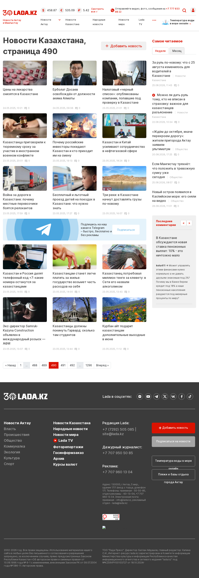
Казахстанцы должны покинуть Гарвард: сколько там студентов (74, 330)
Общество (13, 440)
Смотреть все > (97, 10)
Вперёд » (102, 365)
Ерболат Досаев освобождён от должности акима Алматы (74, 93)
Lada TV (65, 440)
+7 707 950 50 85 (117, 453)
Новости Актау (46, 22)
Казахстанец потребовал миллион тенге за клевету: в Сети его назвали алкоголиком (124, 279)
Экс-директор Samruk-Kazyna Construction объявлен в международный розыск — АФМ (24, 334)
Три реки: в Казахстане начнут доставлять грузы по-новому (121, 199)
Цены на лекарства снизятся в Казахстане (20, 91)
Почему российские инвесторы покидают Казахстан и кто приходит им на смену (73, 148)
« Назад (10, 365)
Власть (10, 429)
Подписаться (126, 229)
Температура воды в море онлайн (173, 462)
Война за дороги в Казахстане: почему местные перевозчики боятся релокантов (20, 201)
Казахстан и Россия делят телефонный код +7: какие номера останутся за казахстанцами (23, 279)
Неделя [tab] (160, 50)
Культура (12, 458)
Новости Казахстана (72, 423)
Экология (12, 452)
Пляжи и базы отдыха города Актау (173, 476)
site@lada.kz (113, 434)
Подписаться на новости (173, 441)
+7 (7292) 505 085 (118, 429)
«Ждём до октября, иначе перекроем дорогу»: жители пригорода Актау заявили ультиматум (172, 140)
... (154, 19)
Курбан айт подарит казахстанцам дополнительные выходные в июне (123, 332)
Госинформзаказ (68, 453)
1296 (89, 365)
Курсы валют (65, 464)
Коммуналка (14, 446)
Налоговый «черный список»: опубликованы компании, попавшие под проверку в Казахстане (121, 95)
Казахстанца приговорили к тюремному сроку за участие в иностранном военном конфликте (24, 148)
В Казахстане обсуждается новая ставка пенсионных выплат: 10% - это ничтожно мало (171, 246)
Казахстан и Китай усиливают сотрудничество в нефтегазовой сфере (123, 146)
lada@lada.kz (119, 503)
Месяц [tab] (177, 50)
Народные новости (70, 429)
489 (44, 365)
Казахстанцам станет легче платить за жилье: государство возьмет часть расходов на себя (74, 279)
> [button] (189, 223)
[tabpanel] (174, 132)
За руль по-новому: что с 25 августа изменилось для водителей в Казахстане (173, 71)
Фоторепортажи (68, 447)
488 (34, 365)
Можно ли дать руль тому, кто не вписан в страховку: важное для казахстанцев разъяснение (170, 105)
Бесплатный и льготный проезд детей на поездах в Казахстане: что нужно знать (74, 201)
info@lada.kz (123, 499)
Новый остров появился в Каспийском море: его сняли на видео (174, 196)
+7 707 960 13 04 (117, 472)
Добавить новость (125, 46)
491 (63, 365)
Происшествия (16, 435)
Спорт (9, 464)
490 (53, 365)
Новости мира (66, 435)
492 (72, 365)
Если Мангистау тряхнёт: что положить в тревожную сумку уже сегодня (173, 170)
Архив (58, 458)
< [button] (183, 223)
